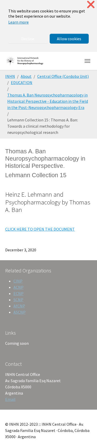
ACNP (18, 287)
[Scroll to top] (85, 435)
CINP (18, 281)
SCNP (18, 299)
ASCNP (19, 312)
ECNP (18, 293)
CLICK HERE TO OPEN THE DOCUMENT (40, 229)
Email (10, 399)
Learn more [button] (18, 22)
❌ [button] (91, 4)
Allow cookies (69, 38)
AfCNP (19, 305)
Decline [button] (27, 38)
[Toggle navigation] (87, 61)
